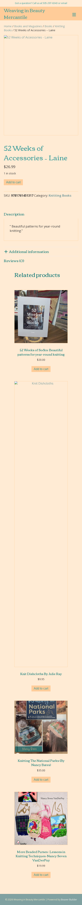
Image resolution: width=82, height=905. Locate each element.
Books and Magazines (28, 26)
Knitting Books (60, 195)
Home (8, 26)
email (64, 3)
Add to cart (13, 182)
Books (48, 26)
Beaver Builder (69, 899)
